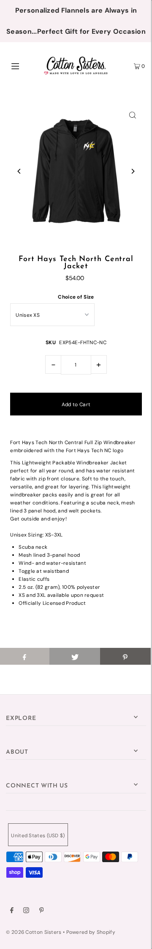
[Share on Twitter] (74, 656)
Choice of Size (76, 297)
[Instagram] (26, 911)
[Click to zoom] (132, 114)
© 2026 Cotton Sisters (33, 932)
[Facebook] (12, 911)
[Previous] (19, 171)
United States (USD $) (38, 835)
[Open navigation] (24, 65)
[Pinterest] (41, 911)
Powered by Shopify (90, 932)
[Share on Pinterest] (125, 656)
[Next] (132, 171)
